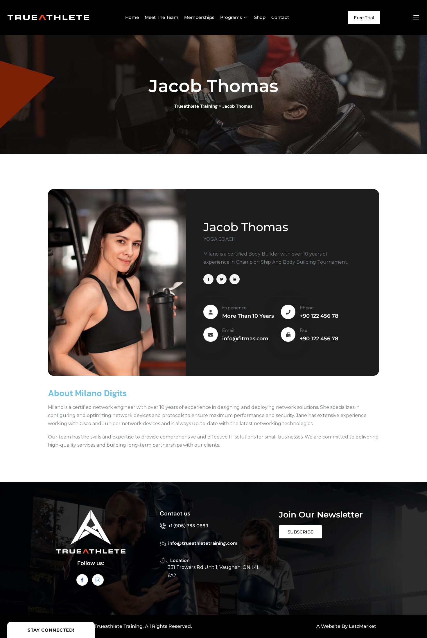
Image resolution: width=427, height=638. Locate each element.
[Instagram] (98, 580)
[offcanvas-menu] (416, 17)
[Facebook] (82, 580)
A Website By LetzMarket (346, 626)
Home (132, 17)
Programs (231, 17)
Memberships (199, 17)
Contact (280, 17)
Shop (259, 17)
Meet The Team (161, 17)
